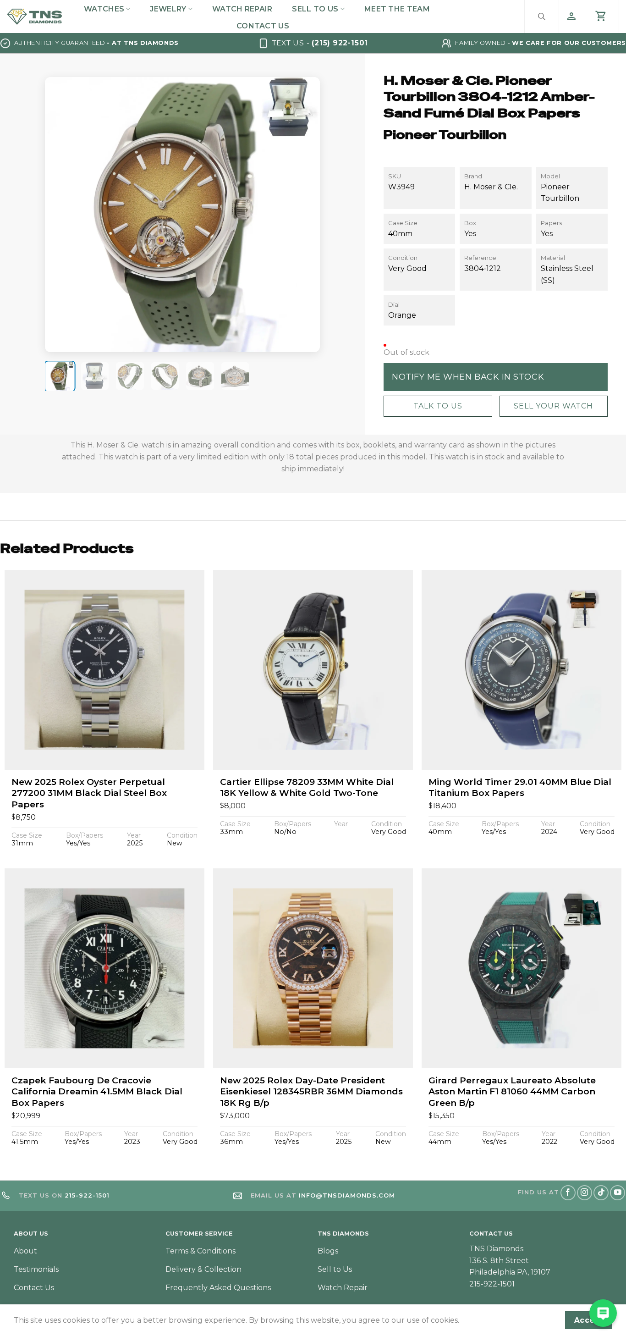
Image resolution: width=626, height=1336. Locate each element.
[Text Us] (603, 1313)
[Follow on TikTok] (601, 1192)
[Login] (571, 16)
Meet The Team (397, 9)
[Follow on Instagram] (584, 1192)
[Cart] (601, 16)
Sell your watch (553, 406)
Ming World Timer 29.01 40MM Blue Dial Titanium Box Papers (519, 788)
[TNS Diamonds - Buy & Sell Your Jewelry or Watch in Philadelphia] (34, 16)
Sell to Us (315, 9)
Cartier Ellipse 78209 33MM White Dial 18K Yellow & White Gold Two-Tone (307, 788)
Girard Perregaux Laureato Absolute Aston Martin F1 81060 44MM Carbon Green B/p (512, 1091)
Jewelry (168, 9)
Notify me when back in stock (468, 377)
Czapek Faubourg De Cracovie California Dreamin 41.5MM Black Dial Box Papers (96, 1091)
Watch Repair (242, 9)
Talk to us (437, 406)
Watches (104, 9)
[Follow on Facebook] (568, 1192)
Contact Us (262, 26)
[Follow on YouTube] (617, 1192)
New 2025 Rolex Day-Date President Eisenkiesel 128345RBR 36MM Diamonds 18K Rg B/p (311, 1091)
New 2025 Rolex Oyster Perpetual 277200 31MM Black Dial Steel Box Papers (89, 793)
